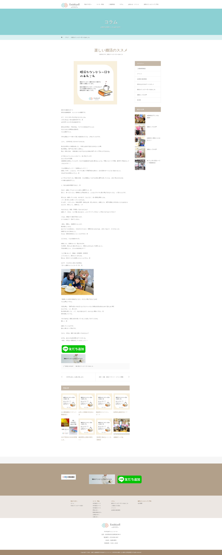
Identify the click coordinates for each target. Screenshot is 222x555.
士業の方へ (95, 517)
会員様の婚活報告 (142, 79)
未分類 (139, 100)
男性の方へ (95, 510)
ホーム (72, 503)
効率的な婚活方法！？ (120, 412)
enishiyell (71, 366)
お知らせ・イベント (133, 4)
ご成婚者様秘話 (141, 68)
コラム (121, 4)
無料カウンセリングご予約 (151, 4)
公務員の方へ (96, 514)
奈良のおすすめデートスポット (145, 84)
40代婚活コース (97, 508)
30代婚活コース (97, 505)
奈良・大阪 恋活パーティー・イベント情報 (111, 377)
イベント (139, 73)
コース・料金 (100, 4)
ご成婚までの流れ (115, 505)
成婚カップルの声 (142, 95)
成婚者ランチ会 (118, 437)
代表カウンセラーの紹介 (77, 505)
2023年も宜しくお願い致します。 (75, 377)
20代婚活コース (97, 503)
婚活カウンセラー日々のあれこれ (115, 54)
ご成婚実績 (112, 4)
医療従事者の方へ (97, 512)
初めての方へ (88, 4)
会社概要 (140, 503)
